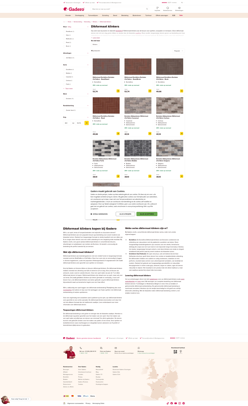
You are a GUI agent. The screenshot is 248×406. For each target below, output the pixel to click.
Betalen (65, 379)
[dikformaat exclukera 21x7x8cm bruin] (181, 90)
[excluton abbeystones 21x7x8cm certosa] (181, 133)
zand (182, 279)
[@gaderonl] (168, 403)
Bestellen (66, 377)
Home (69, 22)
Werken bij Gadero (83, 379)
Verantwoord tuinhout (84, 372)
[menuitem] (68, 15)
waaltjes (138, 33)
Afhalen (65, 372)
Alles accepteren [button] (147, 214)
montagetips (67, 290)
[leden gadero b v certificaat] (64, 403)
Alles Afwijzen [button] (125, 214)
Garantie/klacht (67, 382)
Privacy (80, 377)
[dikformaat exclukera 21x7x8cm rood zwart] (118, 90)
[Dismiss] (28, 399)
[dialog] (124, 203)
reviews (172, 2)
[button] (144, 9)
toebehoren (154, 279)
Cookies (80, 384)
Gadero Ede (116, 372)
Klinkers (95, 22)
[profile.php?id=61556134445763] (171, 403)
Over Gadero (82, 367)
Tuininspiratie (100, 379)
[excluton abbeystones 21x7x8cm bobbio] (149, 176)
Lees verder (103, 209)
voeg (139, 281)
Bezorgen (66, 369)
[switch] (64, 31)
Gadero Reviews (83, 382)
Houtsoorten (99, 382)
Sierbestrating (78, 22)
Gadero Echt (116, 374)
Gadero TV (99, 374)
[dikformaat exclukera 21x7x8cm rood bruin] (149, 90)
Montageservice (68, 374)
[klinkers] (64, 22)
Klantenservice (67, 367)
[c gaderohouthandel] (175, 403)
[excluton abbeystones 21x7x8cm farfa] (118, 176)
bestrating (119, 31)
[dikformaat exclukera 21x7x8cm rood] (118, 133)
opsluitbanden (130, 281)
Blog (97, 372)
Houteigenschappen (102, 384)
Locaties (80, 374)
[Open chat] (5, 400)
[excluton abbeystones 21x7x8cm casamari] (149, 133)
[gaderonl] (179, 403)
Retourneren (67, 384)
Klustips (98, 377)
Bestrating (87, 22)
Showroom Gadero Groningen (122, 369)
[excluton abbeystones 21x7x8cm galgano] (181, 176)
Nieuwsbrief (99, 369)
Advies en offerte (68, 387)
